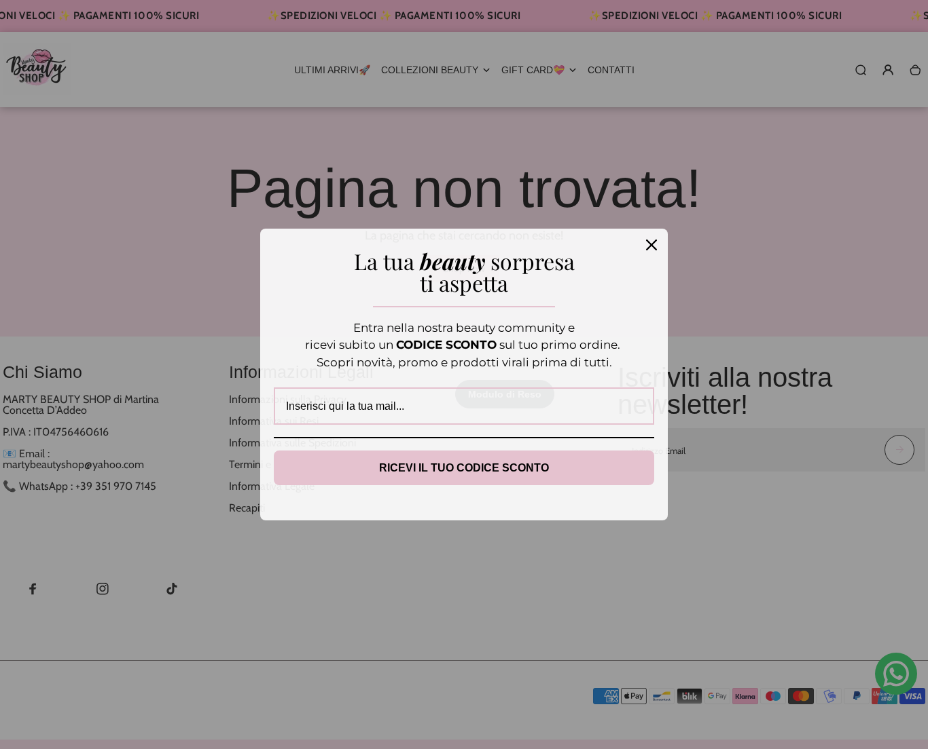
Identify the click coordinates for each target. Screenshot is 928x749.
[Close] (651, 245)
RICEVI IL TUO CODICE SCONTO (464, 468)
